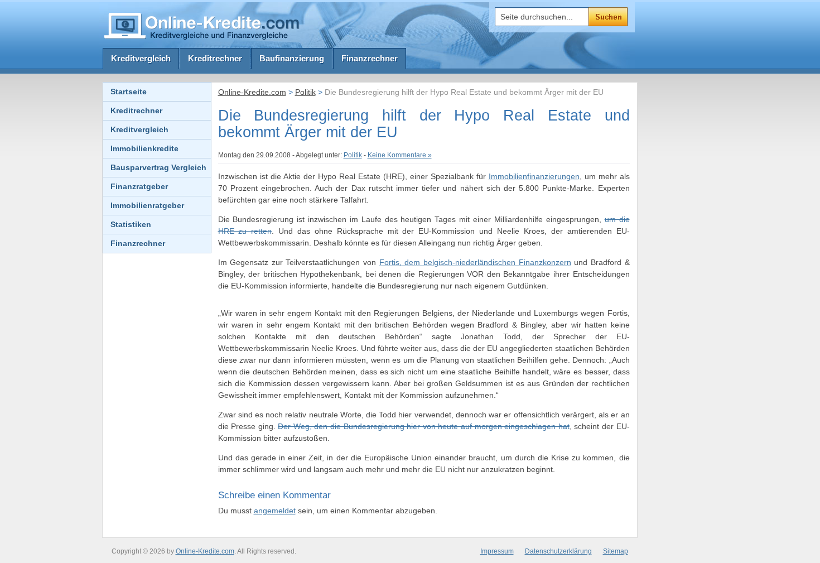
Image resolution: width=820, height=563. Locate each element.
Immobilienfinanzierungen (534, 176)
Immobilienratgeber (147, 205)
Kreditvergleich (141, 58)
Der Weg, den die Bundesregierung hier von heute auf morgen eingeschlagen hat (423, 426)
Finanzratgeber (139, 186)
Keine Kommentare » (400, 155)
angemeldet (275, 510)
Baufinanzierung (291, 58)
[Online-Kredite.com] (203, 25)
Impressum (497, 551)
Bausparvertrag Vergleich (158, 167)
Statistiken (130, 224)
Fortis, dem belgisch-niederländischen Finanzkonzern (475, 262)
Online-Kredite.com (252, 92)
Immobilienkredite (144, 148)
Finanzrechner (369, 58)
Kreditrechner (215, 58)
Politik (305, 92)
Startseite (128, 91)
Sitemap (615, 551)
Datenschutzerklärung (558, 551)
